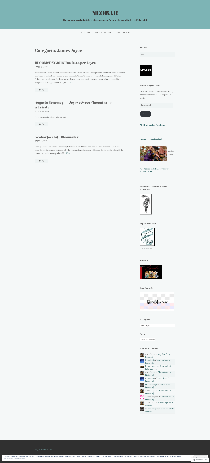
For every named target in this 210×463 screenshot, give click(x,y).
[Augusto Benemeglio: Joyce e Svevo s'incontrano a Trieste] (43, 124)
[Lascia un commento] (40, 90)
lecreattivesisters (151, 366)
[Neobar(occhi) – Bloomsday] (43, 161)
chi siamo (85, 33)
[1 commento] (40, 161)
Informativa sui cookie (19, 459)
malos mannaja (151, 384)
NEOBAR (105, 12)
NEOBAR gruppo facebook (151, 139)
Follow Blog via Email (150, 85)
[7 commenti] (40, 124)
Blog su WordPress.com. (43, 450)
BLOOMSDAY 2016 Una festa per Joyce (65, 62)
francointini (149, 360)
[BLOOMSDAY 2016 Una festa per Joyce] (43, 90)
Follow (145, 114)
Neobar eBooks (103, 33)
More (71, 82)
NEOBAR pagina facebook (152, 125)
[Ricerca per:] (157, 54)
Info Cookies (123, 33)
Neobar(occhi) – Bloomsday (57, 137)
